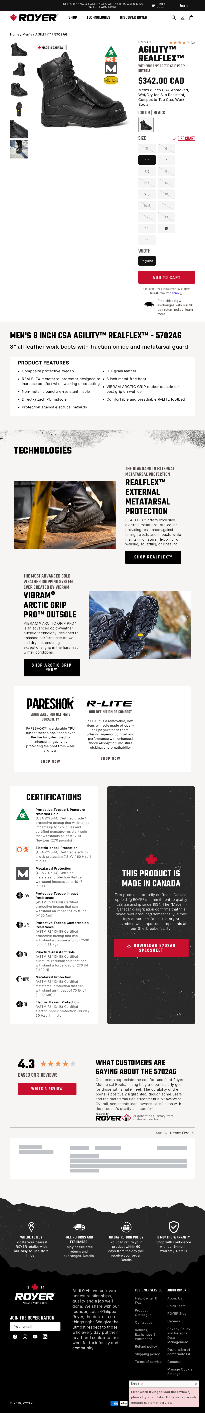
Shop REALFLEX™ (153, 557)
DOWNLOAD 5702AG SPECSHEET (154, 948)
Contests (174, 1362)
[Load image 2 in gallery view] (19, 69)
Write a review (47, 1089)
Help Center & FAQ (146, 1300)
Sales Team (176, 1306)
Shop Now (50, 762)
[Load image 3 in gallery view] (19, 89)
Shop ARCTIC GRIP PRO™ (52, 667)
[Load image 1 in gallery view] (19, 49)
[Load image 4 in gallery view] (19, 109)
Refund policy (146, 1346)
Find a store (161, 5)
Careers (173, 1321)
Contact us (143, 1322)
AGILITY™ (43, 34)
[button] (173, 17)
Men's (27, 34)
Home (14, 34)
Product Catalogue (143, 1312)
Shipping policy (147, 1354)
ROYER (28, 1403)
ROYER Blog (177, 1313)
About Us (174, 1298)
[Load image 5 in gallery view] (19, 129)
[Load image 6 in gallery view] (19, 149)
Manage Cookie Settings (180, 1371)
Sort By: (162, 1133)
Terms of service (148, 1362)
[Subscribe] (56, 1326)
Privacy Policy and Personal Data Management (178, 1335)
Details (88, 1256)
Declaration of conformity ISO (179, 1352)
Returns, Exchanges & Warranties (145, 1334)
